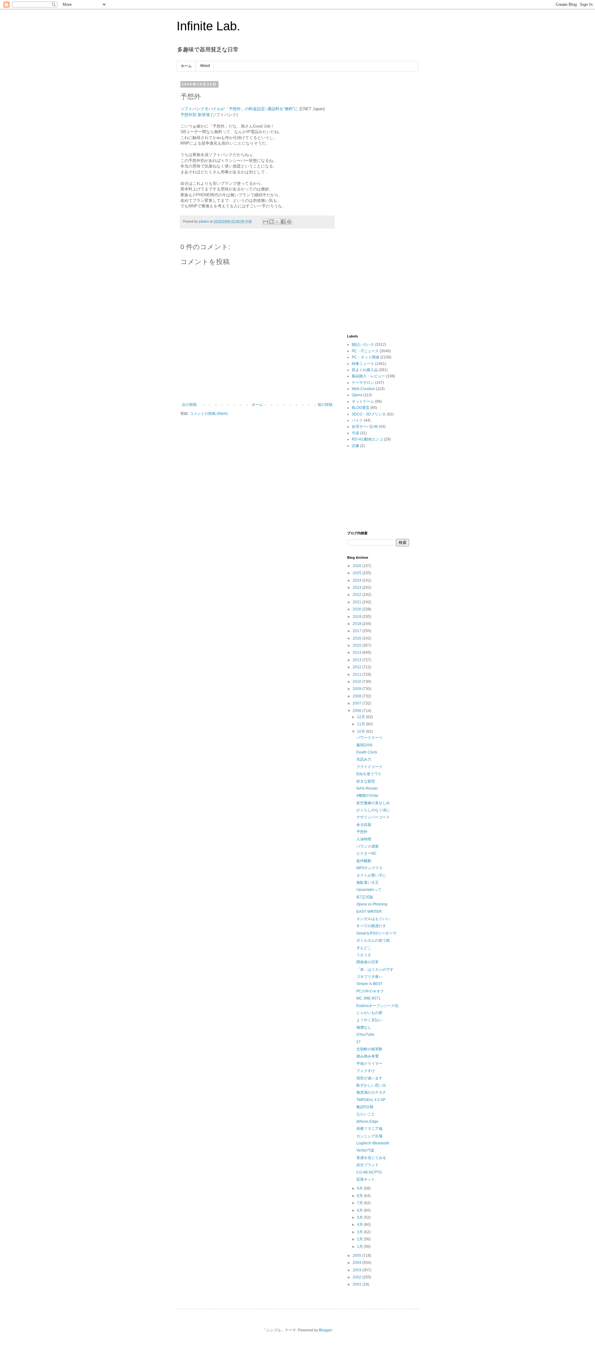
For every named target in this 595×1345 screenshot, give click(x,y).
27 (358, 1042)
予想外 (362, 832)
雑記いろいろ (363, 344)
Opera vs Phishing (371, 904)
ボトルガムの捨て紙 (373, 940)
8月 (360, 1196)
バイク (357, 420)
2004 (357, 1262)
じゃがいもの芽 (369, 1013)
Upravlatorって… (370, 889)
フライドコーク (369, 767)
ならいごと (365, 1114)
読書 (355, 446)
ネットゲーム (363, 401)
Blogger (325, 1330)
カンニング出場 (369, 1136)
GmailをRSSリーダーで (376, 933)
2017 (357, 631)
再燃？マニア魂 (369, 1128)
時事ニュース (363, 364)
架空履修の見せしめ (373, 803)
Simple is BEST (369, 984)
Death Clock (366, 752)
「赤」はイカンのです (375, 969)
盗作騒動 (363, 861)
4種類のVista (367, 795)
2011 (357, 674)
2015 (357, 645)
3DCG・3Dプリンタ (369, 414)
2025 (357, 573)
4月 (360, 1224)
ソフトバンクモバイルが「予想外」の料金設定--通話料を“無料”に (239, 108)
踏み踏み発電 (367, 1056)
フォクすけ (365, 1071)
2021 (357, 602)
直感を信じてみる (371, 1158)
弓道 (355, 433)
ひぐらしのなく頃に (373, 810)
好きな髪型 (365, 781)
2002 (357, 1277)
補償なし (363, 1027)
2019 (357, 616)
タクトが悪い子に (371, 875)
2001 (357, 1284)
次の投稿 (189, 404)
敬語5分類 (364, 1107)
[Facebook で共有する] (283, 222)
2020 (357, 609)
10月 (361, 731)
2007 (357, 703)
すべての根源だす (371, 926)
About (205, 65)
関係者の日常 (367, 962)
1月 (360, 1246)
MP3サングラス (369, 868)
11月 (361, 724)
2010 (357, 681)
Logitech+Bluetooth (372, 1143)
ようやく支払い (369, 1020)
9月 (360, 1188)
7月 (360, 1203)
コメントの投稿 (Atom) (209, 413)
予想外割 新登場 (195, 114)
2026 (357, 566)
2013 (357, 660)
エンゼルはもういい (373, 919)
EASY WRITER (369, 911)
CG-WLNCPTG (369, 1172)
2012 (357, 667)
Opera (357, 395)
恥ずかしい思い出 (371, 1085)
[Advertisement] (378, 175)
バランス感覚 (367, 846)
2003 (357, 1270)
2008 (357, 696)
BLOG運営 (360, 408)
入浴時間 (363, 839)
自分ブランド (367, 1165)
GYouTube (365, 1034)
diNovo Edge (367, 1121)
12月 (361, 717)
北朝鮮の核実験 (369, 1049)
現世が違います (369, 1078)
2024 (357, 580)
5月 (360, 1217)
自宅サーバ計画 (365, 426)
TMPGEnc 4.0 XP (371, 1100)
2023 (357, 587)
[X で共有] (277, 222)
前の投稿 (325, 404)
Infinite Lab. (208, 26)
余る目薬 (363, 824)
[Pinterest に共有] (289, 222)
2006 (357, 711)
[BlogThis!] (271, 222)
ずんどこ (363, 948)
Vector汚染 (365, 1150)
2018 (357, 624)
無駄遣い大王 (367, 882)
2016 (357, 638)
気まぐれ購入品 (365, 370)
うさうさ (363, 955)
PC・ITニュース (365, 351)
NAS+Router (367, 788)
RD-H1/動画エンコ (367, 439)
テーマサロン (363, 382)
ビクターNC (366, 853)
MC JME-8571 (368, 998)
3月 (360, 1232)
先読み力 (363, 759)
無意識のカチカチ (371, 1092)
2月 (360, 1239)
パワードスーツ (369, 737)
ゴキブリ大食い (369, 976)
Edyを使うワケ (368, 774)
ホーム (186, 66)
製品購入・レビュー (368, 376)
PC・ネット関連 (365, 357)
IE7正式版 (364, 897)
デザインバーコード (373, 817)
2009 (357, 689)
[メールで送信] (265, 222)
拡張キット (365, 1179)
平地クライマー (369, 1063)
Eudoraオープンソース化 (377, 1006)
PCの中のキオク (370, 991)
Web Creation (363, 389)
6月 (360, 1210)
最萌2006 (364, 745)
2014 (357, 652)
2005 (357, 1255)
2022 (357, 594)
